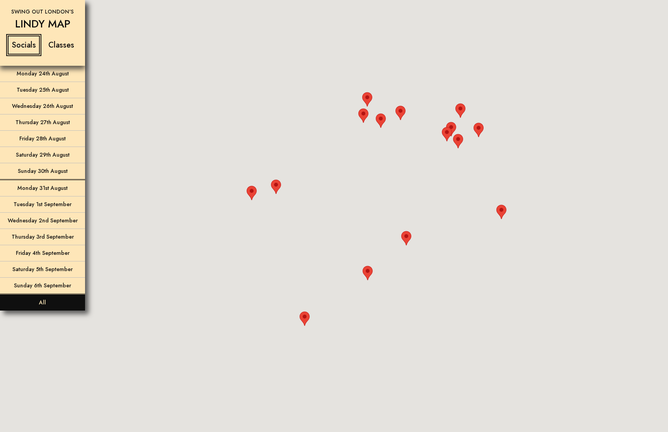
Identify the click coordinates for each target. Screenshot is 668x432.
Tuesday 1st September (43, 204)
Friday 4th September (43, 253)
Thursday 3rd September (43, 237)
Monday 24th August (43, 73)
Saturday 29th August (43, 155)
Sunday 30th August (43, 171)
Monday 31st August (42, 188)
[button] (276, 186)
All (42, 302)
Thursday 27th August (42, 122)
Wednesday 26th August (42, 106)
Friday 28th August (42, 138)
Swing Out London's (42, 11)
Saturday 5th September (42, 269)
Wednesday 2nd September (43, 220)
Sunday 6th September (42, 285)
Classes (61, 45)
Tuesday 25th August (43, 90)
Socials (24, 45)
